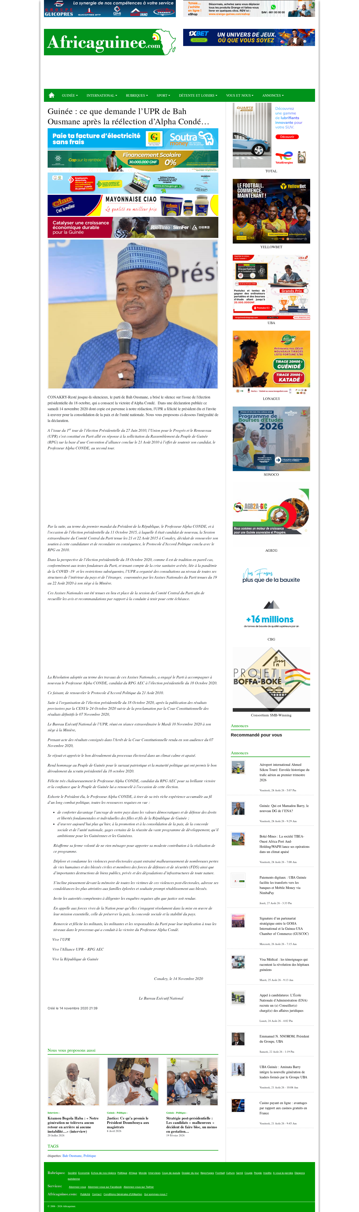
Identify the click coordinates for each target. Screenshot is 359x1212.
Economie (84, 1172)
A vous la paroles (283, 1172)
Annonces (271, 95)
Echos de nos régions (103, 1172)
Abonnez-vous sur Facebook (105, 1186)
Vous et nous (238, 95)
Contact (97, 1194)
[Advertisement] (179, 74)
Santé (239, 1172)
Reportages (207, 1172)
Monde (143, 1172)
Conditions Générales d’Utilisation (123, 1194)
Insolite (267, 1172)
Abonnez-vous (77, 1186)
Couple (248, 1172)
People (258, 1172)
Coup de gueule (171, 1172)
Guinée (68, 95)
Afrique (133, 1172)
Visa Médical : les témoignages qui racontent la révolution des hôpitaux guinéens (284, 964)
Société (72, 1172)
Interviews (154, 1172)
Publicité (85, 1194)
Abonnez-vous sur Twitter (139, 1186)
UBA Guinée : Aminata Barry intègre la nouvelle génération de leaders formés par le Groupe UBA (283, 1071)
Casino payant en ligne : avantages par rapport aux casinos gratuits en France (283, 1107)
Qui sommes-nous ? (155, 1194)
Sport (162, 95)
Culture (230, 1172)
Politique (90, 1155)
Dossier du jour (190, 1172)
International (101, 95)
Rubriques (135, 95)
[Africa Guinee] (110, 42)
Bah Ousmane (72, 1155)
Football (220, 1172)
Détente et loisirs (196, 95)
